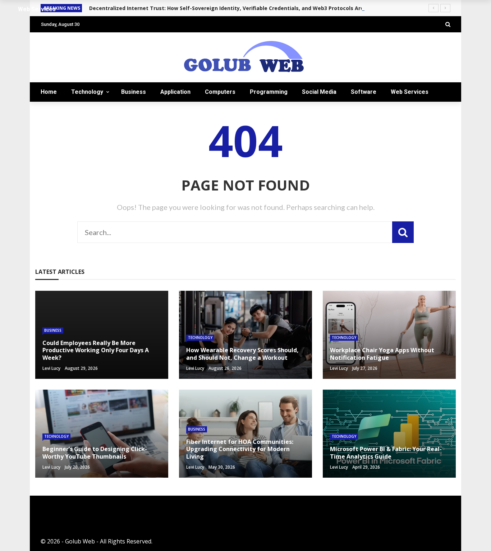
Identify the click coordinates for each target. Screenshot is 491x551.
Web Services (409, 91)
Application (175, 91)
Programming (269, 91)
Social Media (319, 91)
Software (363, 91)
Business (133, 91)
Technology (87, 91)
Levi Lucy (51, 368)
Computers (220, 91)
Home (49, 91)
